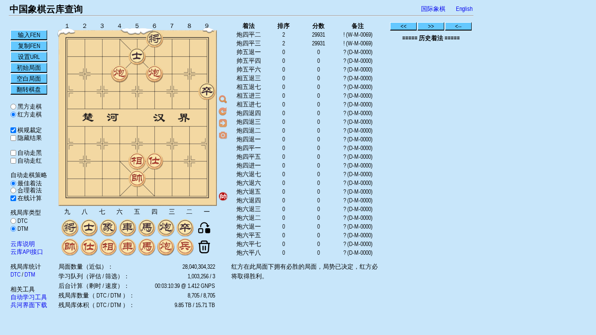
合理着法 (29, 190)
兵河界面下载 (28, 304)
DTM (22, 228)
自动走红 (29, 160)
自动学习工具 (28, 297)
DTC (21, 220)
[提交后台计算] (223, 99)
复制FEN (29, 45)
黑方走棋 (29, 106)
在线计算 (29, 198)
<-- (458, 26)
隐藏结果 (29, 137)
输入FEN (29, 34)
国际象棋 (433, 8)
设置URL (29, 56)
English (464, 8)
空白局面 (29, 78)
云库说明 (22, 243)
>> (431, 26)
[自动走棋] (223, 123)
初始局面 (29, 67)
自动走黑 (29, 152)
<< (403, 26)
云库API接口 (26, 251)
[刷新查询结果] (223, 111)
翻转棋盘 (29, 89)
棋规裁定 (29, 129)
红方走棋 (29, 114)
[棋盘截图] (223, 135)
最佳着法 (29, 183)
